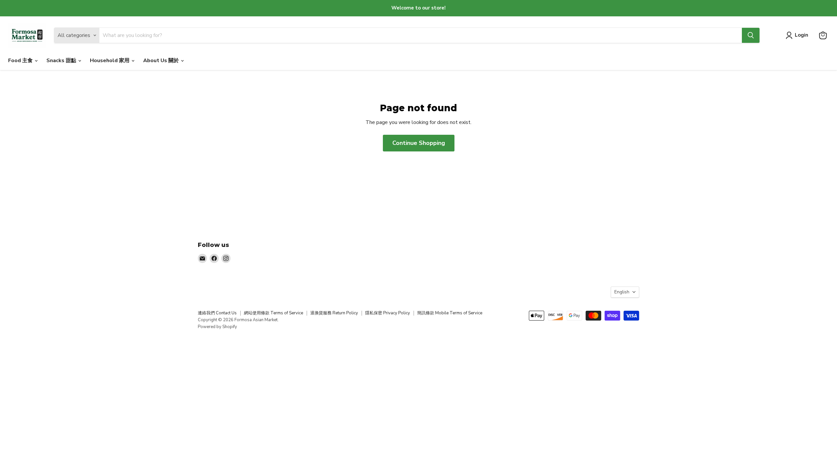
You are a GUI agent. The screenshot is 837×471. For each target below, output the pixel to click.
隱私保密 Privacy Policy (387, 313)
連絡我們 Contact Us (217, 313)
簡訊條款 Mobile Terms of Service (449, 313)
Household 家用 (110, 60)
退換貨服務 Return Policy (334, 313)
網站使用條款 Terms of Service (273, 313)
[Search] (751, 35)
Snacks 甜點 (61, 60)
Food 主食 (21, 60)
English (621, 292)
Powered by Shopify (217, 327)
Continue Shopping (418, 143)
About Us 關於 (161, 60)
